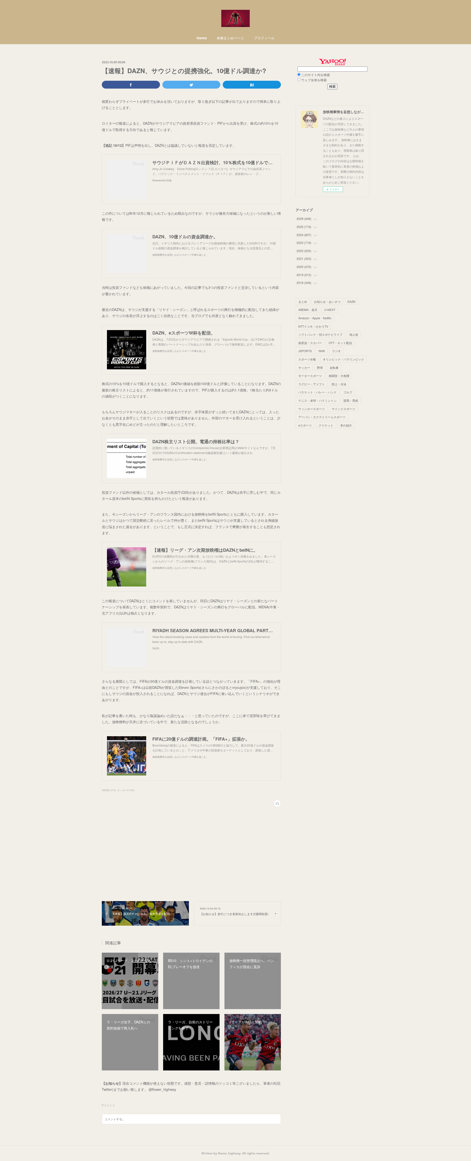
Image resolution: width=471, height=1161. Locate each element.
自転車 (334, 367)
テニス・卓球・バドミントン (317, 400)
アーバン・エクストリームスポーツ (321, 417)
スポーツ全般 (307, 359)
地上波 (353, 334)
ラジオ (336, 351)
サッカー (304, 367)
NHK (322, 351)
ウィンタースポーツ (311, 409)
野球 (320, 367)
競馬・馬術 (350, 400)
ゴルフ (347, 392)
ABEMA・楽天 (307, 309)
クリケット (326, 425)
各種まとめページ (230, 38)
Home (201, 38)
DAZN (351, 301)
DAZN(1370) (109, 790)
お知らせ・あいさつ (327, 301)
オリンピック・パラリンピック (343, 359)
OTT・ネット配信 (340, 343)
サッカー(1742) (125, 790)
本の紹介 (346, 425)
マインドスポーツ (343, 409)
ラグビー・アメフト (311, 384)
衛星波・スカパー (310, 343)
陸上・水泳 (339, 384)
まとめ (302, 301)
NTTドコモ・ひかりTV (313, 326)
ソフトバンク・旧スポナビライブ (320, 334)
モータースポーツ (310, 376)
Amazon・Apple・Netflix (314, 318)
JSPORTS (305, 351)
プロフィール (264, 38)
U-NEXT (329, 309)
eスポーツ (305, 425)
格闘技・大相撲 (339, 376)
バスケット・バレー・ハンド (317, 392)
